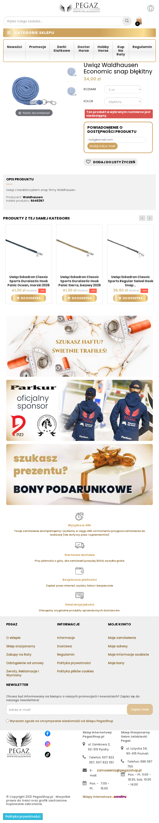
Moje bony (116, 663)
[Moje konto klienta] (153, 8)
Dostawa (64, 646)
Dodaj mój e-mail (102, 146)
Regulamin (66, 654)
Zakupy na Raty (18, 654)
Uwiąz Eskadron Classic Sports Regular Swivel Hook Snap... (130, 281)
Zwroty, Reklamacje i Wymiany (22, 673)
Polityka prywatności (74, 663)
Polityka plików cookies (75, 671)
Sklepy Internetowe (97, 797)
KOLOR (89, 101)
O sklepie (13, 638)
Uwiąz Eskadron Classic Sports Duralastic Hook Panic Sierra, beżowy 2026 (79, 281)
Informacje (66, 638)
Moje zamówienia (122, 638)
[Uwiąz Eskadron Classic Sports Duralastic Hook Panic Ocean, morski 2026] (29, 248)
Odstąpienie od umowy (25, 663)
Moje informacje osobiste (128, 654)
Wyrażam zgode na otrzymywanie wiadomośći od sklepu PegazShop (61, 721)
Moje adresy (118, 646)
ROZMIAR (90, 89)
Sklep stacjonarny (20, 646)
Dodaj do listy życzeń (114, 162)
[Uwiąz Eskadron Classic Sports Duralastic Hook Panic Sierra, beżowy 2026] (79, 248)
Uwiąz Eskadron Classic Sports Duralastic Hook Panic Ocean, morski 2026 (28, 281)
